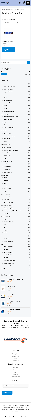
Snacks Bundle (7, 266)
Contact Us (15, 360)
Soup (5, 158)
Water (5, 141)
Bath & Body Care (8, 197)
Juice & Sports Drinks (9, 136)
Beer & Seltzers (8, 119)
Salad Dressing (8, 172)
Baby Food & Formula (9, 86)
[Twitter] (13, 416)
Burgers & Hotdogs (9, 221)
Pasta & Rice (7, 155)
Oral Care (6, 199)
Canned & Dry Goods (6, 147)
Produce (3, 236)
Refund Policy (15, 356)
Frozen (5, 108)
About (15, 358)
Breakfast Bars (8, 103)
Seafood (6, 233)
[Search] (28, 62)
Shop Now (15, 367)
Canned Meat (7, 153)
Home (3, 9)
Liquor (5, 122)
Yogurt (5, 191)
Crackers (6, 257)
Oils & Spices (7, 169)
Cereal (5, 105)
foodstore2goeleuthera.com (13, 325)
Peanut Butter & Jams (9, 263)
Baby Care (3, 84)
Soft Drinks (7, 138)
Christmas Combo (8, 252)
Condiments (7, 164)
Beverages (3, 131)
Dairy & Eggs (4, 175)
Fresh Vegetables (8, 241)
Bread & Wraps (8, 100)
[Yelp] (25, 416)
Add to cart (6, 50)
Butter (5, 177)
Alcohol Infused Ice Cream (11, 116)
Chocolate (6, 249)
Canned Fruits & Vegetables (11, 150)
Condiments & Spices (6, 161)
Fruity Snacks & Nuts (9, 260)
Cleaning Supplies (8, 208)
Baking (5, 97)
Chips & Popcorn (8, 246)
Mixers (5, 125)
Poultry (6, 230)
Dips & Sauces (7, 166)
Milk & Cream (7, 188)
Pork (5, 227)
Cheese (6, 180)
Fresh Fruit (7, 238)
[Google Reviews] (21, 416)
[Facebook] (5, 416)
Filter (4, 74)
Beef (5, 219)
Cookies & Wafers (8, 255)
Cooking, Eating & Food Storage (12, 210)
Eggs (5, 183)
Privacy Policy (15, 354)
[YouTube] (9, 416)
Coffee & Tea (7, 133)
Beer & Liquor (4, 114)
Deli (5, 224)
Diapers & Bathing (8, 92)
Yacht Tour (4, 269)
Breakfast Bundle (5, 144)
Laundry (6, 213)
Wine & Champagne (9, 127)
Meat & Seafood (5, 216)
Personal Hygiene (8, 202)
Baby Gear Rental (8, 89)
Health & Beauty (5, 194)
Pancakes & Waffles (9, 111)
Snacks (2, 244)
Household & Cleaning (6, 205)
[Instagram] (17, 416)
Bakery (2, 95)
